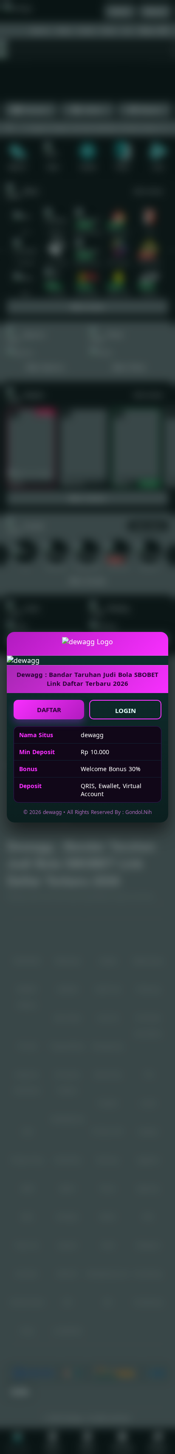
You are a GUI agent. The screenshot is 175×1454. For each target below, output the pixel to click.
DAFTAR (49, 709)
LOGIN (125, 710)
